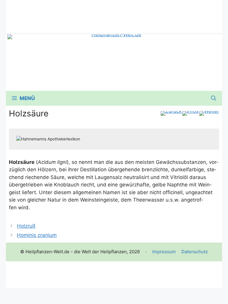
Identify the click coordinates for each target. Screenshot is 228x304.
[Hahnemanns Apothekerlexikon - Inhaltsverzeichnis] (190, 113)
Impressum (164, 251)
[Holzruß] (171, 113)
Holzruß (26, 226)
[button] (213, 98)
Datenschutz (194, 251)
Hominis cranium (37, 235)
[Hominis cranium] (209, 113)
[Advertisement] (114, 13)
